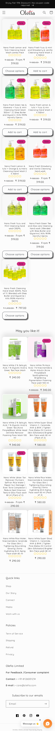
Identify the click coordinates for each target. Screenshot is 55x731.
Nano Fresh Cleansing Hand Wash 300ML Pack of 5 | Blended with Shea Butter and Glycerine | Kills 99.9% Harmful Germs (15, 294)
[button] (3, 12)
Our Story (11, 593)
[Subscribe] (45, 703)
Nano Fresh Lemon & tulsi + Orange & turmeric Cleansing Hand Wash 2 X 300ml (14, 170)
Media (9, 607)
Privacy (10, 654)
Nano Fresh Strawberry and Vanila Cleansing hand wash (40, 168)
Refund (9, 647)
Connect (10, 600)
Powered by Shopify (35, 730)
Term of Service (14, 633)
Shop (8, 586)
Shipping (10, 640)
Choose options (14, 70)
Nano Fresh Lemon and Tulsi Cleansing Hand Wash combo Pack (14, 50)
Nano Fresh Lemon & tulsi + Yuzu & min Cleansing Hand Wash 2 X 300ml (40, 109)
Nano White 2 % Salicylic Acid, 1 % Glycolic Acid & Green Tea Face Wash (15, 367)
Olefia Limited (23, 730)
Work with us (13, 614)
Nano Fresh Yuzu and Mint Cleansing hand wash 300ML (14, 226)
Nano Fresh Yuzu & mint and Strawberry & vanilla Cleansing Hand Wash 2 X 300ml (40, 51)
